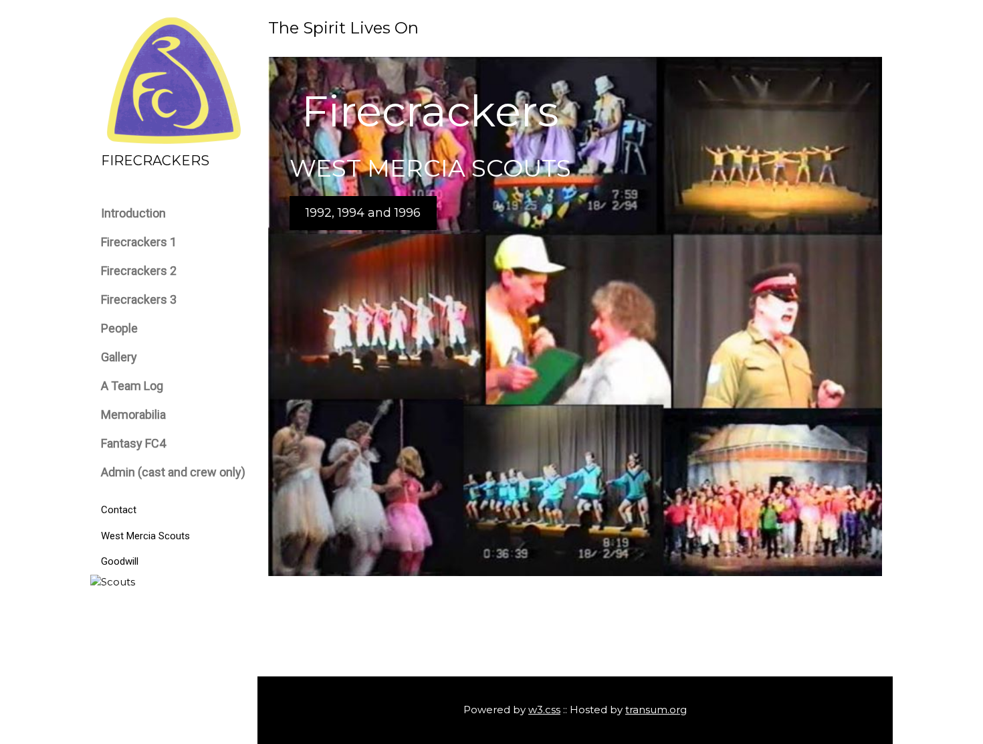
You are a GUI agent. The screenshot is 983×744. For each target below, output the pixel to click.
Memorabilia (133, 414)
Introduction (133, 213)
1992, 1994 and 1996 (363, 212)
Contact (118, 510)
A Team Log (132, 386)
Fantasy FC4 (133, 443)
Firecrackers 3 (139, 299)
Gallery (119, 357)
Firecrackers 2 (139, 271)
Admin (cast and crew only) (173, 472)
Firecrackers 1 (139, 242)
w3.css (544, 709)
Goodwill (119, 561)
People (119, 328)
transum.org (656, 709)
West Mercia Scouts (145, 536)
